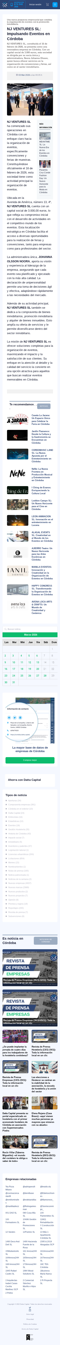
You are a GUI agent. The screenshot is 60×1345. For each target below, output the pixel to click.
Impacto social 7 (16, 838)
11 (21, 662)
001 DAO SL (11, 1213)
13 (37, 662)
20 (37, 669)
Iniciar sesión (35, 4)
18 (21, 669)
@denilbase (28, 1193)
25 (21, 675)
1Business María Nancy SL (46, 1274)
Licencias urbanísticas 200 (20, 854)
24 (13, 675)
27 (37, 675)
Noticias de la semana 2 (19, 879)
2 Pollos (9, 1293)
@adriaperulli (29, 1186)
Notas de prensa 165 (18, 871)
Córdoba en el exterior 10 (20, 809)
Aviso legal (30, 1314)
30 (5, 682)
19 (29, 669)
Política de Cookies (30, 1324)
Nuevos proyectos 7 (17, 895)
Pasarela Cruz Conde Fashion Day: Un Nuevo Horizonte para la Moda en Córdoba (44, 181)
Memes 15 (13, 862)
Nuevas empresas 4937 (19, 883)
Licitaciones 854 (16, 858)
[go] (6, 629)
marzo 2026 (30, 634)
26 (29, 675)
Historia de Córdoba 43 (19, 834)
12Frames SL (29, 1232)
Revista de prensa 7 (17, 912)
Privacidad (30, 1319)
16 (5, 669)
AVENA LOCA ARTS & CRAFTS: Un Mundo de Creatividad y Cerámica (42, 607)
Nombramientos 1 (16, 867)
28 (45, 675)
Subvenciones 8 (16, 916)
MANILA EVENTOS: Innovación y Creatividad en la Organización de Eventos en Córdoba (42, 573)
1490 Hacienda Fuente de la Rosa (30, 1244)
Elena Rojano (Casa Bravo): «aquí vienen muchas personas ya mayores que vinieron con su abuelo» (43, 1119)
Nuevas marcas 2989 (18, 887)
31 (13, 682)
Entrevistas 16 (15, 817)
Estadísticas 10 (15, 821)
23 (5, 675)
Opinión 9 (13, 900)
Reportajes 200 (15, 908)
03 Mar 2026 (24, 75)
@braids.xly (45, 1186)
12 (29, 662)
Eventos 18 (13, 825)
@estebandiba (29, 1200)
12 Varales (10, 1232)
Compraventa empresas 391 (21, 804)
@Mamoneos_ (47, 1200)
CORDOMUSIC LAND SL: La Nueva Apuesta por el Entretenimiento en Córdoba (42, 456)
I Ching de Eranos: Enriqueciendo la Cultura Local (41, 490)
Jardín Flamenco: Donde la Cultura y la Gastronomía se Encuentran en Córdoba (41, 437)
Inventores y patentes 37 (19, 846)
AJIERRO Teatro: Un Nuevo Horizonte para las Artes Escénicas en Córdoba (42, 554)
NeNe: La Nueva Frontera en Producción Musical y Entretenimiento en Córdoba (42, 475)
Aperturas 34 (14, 800)
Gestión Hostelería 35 (18, 829)
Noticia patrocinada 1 (18, 875)
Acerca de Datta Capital (30, 1329)
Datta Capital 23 (16, 813)
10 (13, 662)
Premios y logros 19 (17, 904)
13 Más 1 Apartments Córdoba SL (45, 1235)
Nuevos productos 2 (17, 891)
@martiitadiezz (12, 1206)
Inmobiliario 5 (14, 842)
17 (13, 669)
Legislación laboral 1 (18, 850)
